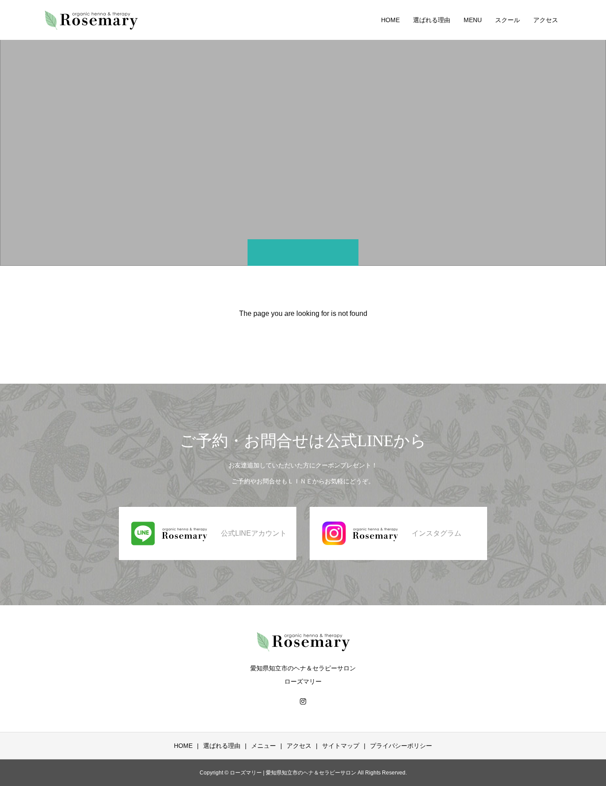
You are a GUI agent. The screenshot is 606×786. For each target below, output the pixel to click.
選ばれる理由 (431, 19)
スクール (507, 19)
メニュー (263, 745)
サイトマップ (340, 745)
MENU (473, 19)
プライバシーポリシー (401, 745)
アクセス (545, 19)
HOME (390, 19)
